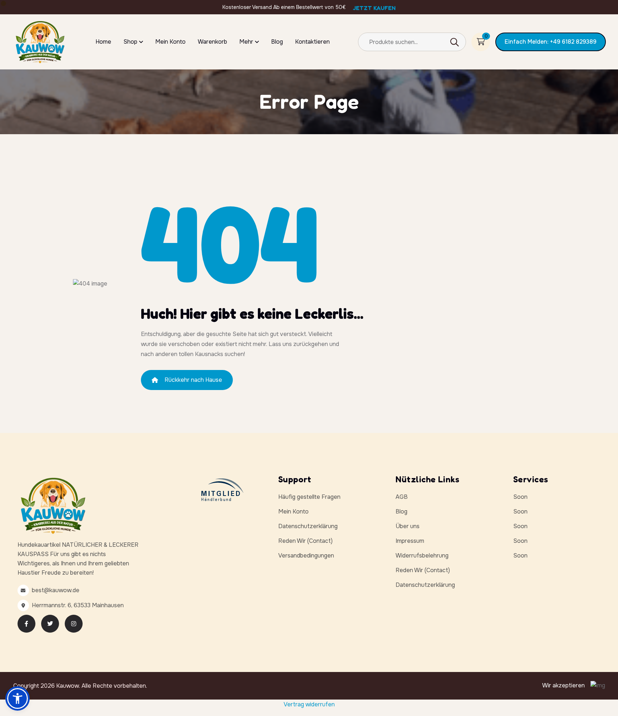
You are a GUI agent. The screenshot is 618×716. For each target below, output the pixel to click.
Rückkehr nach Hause (193, 380)
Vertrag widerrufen (309, 704)
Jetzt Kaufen (374, 7)
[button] (17, 698)
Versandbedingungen (306, 555)
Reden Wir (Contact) (305, 541)
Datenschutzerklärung (308, 526)
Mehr (246, 41)
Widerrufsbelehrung (422, 555)
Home (103, 41)
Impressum (410, 541)
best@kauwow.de (55, 590)
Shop (130, 41)
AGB (402, 497)
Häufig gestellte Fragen (309, 497)
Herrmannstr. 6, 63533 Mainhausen (78, 605)
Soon (520, 497)
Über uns (408, 526)
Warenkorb (212, 41)
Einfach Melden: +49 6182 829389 (551, 41)
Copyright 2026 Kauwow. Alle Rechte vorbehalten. (80, 686)
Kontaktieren (312, 41)
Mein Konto (170, 41)
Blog (277, 41)
